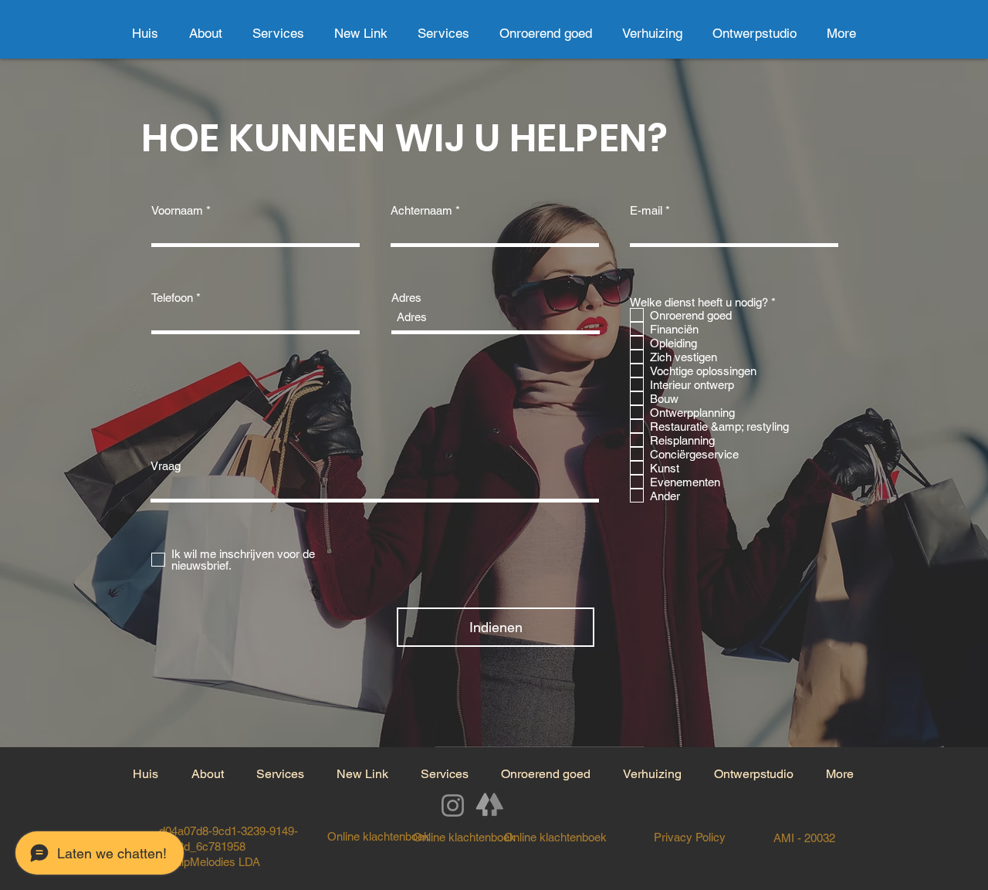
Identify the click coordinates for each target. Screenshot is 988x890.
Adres (406, 297)
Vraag (166, 466)
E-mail (646, 210)
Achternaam (421, 210)
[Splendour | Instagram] (453, 805)
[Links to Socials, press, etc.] (490, 805)
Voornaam (177, 210)
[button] (545, 33)
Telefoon (172, 297)
